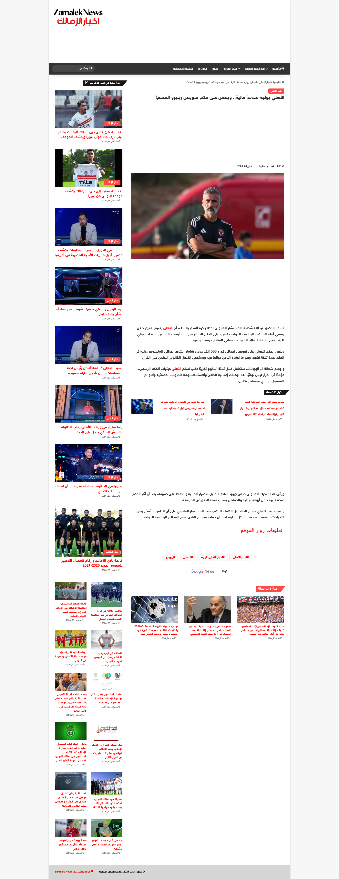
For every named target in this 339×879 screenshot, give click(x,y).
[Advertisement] (209, 31)
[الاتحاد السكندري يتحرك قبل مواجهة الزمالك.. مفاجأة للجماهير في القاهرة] (106, 682)
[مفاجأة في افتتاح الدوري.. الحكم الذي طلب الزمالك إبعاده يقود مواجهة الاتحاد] (106, 784)
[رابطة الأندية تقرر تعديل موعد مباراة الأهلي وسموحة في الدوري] (71, 639)
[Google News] (202, 571)
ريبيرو (169, 557)
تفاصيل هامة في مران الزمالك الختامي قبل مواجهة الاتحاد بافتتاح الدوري (106, 615)
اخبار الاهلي (265, 82)
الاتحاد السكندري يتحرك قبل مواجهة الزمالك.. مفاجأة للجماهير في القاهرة (106, 698)
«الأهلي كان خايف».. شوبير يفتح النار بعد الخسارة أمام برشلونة (107, 845)
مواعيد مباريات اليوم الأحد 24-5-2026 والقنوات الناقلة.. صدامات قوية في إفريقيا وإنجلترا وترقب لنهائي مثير (156, 630)
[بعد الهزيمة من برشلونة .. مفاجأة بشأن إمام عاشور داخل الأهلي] (71, 828)
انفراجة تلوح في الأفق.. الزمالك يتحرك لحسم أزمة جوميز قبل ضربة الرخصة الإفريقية (183, 408)
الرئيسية (276, 68)
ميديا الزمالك (230, 68)
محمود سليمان (265, 166)
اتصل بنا (202, 68)
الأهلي (168, 328)
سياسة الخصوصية (183, 68)
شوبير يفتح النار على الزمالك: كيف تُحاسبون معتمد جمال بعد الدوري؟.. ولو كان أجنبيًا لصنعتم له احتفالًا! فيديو (262, 408)
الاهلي (187, 557)
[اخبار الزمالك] (79, 17)
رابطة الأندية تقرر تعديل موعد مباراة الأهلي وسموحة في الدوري (71, 656)
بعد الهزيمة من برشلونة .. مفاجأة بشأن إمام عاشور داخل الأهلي (72, 845)
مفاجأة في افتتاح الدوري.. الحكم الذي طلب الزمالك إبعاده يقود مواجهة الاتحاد (107, 803)
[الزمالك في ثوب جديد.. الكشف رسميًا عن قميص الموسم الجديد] (106, 639)
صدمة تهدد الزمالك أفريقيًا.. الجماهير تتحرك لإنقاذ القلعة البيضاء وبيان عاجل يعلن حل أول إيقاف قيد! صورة (262, 630)
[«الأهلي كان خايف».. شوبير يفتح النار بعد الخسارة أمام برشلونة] (106, 828)
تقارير (215, 68)
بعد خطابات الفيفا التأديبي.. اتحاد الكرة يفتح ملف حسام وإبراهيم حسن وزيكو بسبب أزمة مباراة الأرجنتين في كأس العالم (71, 703)
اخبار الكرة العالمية (255, 68)
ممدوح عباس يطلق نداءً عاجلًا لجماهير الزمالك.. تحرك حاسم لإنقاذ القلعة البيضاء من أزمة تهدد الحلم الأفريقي (210, 630)
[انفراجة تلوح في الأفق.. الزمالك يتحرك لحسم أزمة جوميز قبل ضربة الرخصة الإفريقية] (142, 406)
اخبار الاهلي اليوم (212, 557)
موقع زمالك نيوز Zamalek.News (72, 872)
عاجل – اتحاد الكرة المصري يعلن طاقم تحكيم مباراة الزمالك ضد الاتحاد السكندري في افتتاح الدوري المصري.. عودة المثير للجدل (71, 752)
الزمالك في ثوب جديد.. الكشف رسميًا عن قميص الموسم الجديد (108, 657)
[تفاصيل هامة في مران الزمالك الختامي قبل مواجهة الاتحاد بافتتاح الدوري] (106, 594)
